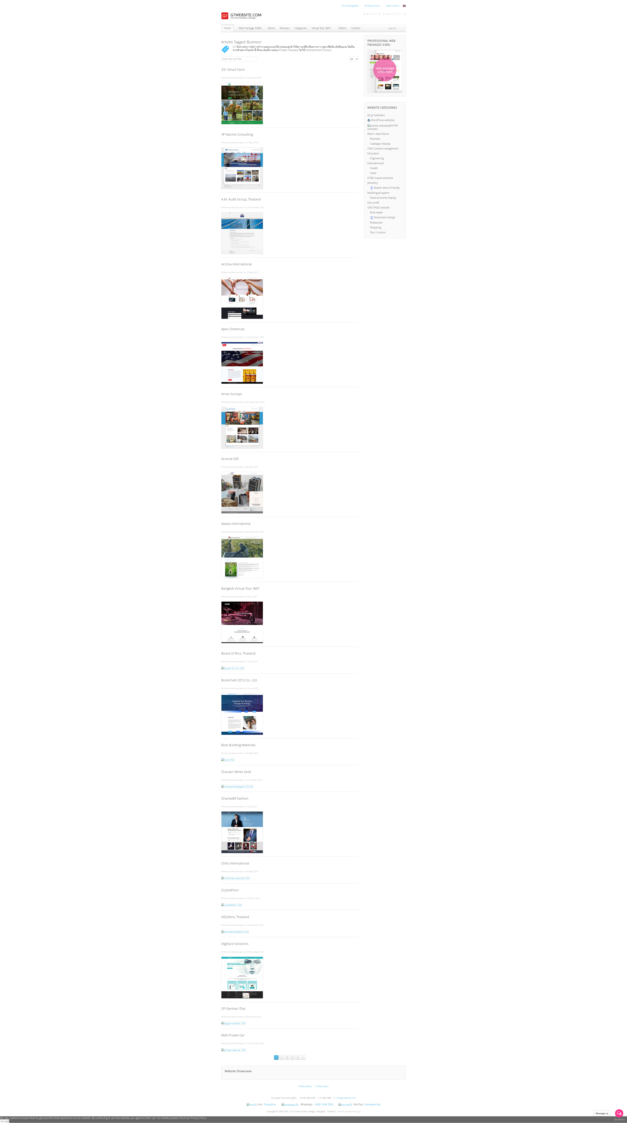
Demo (271, 28)
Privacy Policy (198, 1118)
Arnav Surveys (231, 394)
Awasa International (236, 523)
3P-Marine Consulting (237, 134)
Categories (300, 28)
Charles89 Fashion (234, 798)
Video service (392, 5)
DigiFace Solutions (234, 943)
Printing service (372, 5)
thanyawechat (372, 1104)
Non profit (373, 202)
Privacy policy (305, 1086)
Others (342, 28)
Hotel (372, 173)
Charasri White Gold (236, 772)
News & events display (382, 198)
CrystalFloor (230, 890)
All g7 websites (376, 115)
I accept (4, 1121)
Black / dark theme (378, 134)
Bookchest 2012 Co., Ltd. (239, 680)
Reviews (284, 28)
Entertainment (375, 163)
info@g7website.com (346, 1097)
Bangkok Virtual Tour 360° (240, 588)
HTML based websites (380, 178)
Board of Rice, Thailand (238, 653)
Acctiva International (236, 264)
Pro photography (350, 5)
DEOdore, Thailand (235, 917)
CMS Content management (382, 148)
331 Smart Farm (233, 69)
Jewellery (372, 183)
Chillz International (235, 863)
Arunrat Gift (230, 459)
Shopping (375, 227)
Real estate (376, 212)
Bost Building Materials (238, 745)
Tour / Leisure (377, 232)
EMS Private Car (233, 1035)
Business (374, 139)
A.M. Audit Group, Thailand (241, 199)
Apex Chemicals (233, 329)
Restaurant (375, 222)
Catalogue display (379, 143)
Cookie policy (322, 1086)
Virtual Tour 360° (321, 28)
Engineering (376, 158)
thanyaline (270, 1104)
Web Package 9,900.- (250, 28)
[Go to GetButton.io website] (619, 1120)
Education (373, 153)
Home (227, 28)
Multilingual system (378, 193)
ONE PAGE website (378, 207)
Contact (355, 28)
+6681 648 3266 (323, 1104)
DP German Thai (233, 1008)
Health (373, 168)
